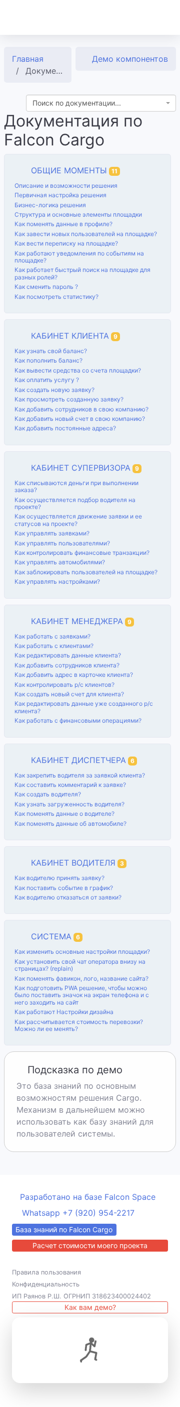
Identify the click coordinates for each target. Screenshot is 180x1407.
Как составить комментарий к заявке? (70, 784)
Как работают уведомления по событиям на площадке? (79, 257)
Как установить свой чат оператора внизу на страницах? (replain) (80, 965)
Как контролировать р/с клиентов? (64, 684)
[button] (159, 17)
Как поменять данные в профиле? (63, 224)
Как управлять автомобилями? (59, 562)
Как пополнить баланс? (48, 360)
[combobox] (101, 103)
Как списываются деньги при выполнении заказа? (76, 486)
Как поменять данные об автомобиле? (70, 823)
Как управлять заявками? (52, 533)
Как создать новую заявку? (54, 389)
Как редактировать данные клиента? (67, 655)
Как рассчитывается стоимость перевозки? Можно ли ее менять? (78, 1025)
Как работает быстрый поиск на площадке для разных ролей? (82, 273)
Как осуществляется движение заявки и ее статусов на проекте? (78, 519)
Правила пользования (46, 1272)
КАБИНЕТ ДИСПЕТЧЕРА (82, 760)
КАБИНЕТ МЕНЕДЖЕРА (81, 621)
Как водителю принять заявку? (59, 878)
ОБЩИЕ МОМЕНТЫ (74, 170)
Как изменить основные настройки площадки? (82, 951)
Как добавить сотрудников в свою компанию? (81, 409)
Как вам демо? (90, 1307)
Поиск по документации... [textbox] (76, 103)
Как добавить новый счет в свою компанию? (79, 418)
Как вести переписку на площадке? (66, 243)
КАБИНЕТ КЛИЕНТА (74, 336)
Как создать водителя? (47, 794)
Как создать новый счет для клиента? (69, 694)
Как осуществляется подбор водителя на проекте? (75, 503)
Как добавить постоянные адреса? (65, 428)
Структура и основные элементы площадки (78, 214)
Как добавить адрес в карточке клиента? (73, 674)
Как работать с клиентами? (54, 645)
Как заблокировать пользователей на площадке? (86, 572)
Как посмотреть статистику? (56, 296)
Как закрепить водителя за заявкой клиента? (79, 775)
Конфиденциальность (46, 1284)
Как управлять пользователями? (62, 543)
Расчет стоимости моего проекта (90, 1245)
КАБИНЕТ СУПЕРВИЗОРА (85, 468)
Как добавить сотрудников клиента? (67, 665)
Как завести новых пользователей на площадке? (85, 234)
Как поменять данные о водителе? (64, 813)
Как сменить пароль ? (46, 286)
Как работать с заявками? (52, 636)
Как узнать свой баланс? (50, 351)
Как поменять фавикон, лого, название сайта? (81, 978)
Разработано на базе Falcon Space (88, 1197)
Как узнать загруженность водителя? (69, 804)
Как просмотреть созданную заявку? (69, 399)
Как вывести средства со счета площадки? (77, 370)
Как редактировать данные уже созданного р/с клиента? (83, 707)
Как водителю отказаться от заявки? (68, 897)
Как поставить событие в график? (63, 888)
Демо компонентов (129, 59)
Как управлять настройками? (57, 581)
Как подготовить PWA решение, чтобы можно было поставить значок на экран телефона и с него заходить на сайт (81, 995)
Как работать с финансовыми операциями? (78, 720)
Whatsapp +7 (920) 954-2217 (78, 1213)
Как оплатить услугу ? (46, 380)
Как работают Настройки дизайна (64, 1012)
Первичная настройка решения (60, 195)
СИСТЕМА (55, 936)
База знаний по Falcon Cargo (64, 1229)
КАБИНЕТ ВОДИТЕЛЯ (77, 863)
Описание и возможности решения (66, 185)
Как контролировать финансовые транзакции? (82, 552)
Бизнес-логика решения (50, 205)
